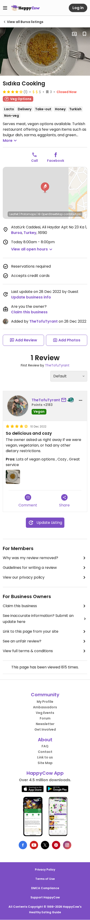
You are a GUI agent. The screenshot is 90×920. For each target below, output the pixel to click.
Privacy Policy (45, 869)
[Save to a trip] (74, 34)
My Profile (45, 701)
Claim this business (29, 312)
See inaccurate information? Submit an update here (38, 618)
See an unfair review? (22, 641)
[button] (45, 187)
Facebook (55, 160)
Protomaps (28, 214)
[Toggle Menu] (5, 8)
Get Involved (45, 729)
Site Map (45, 763)
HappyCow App (45, 773)
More (7, 140)
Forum (45, 718)
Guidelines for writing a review (30, 567)
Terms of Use (45, 879)
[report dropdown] (80, 400)
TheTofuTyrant (43, 321)
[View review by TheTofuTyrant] (18, 406)
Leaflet (13, 214)
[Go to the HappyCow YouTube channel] (34, 845)
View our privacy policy (24, 577)
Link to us (45, 757)
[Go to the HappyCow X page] (45, 845)
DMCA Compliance (45, 888)
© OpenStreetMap (50, 214)
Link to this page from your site (30, 631)
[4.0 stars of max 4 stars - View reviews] (12, 92)
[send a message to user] (64, 400)
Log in (78, 7)
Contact (45, 751)
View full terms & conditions (28, 651)
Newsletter (45, 724)
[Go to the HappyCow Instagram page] (67, 845)
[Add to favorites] (84, 34)
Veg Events (45, 712)
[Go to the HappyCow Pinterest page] (56, 845)
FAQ (45, 746)
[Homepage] (25, 8)
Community (45, 694)
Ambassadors (45, 707)
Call (34, 160)
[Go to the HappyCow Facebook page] (23, 845)
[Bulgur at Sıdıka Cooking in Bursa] (45, 51)
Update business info (31, 297)
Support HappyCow (45, 897)
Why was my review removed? (30, 557)
